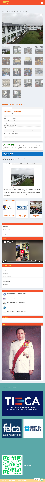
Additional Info (7, 108)
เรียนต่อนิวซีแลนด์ (28, 158)
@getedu (9, 154)
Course (15, 163)
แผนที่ (33, 163)
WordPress (24, 480)
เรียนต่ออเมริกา (6, 287)
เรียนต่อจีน (5, 234)
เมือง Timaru (21, 158)
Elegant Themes (12, 480)
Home (3, 11)
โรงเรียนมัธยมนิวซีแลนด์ (11, 159)
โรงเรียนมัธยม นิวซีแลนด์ (10, 11)
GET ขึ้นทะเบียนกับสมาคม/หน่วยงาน (11, 387)
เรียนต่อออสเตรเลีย (6, 281)
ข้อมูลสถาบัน (7, 163)
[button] (41, 15)
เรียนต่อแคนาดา (6, 278)
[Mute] (39, 261)
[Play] (3, 261)
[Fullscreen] (41, 261)
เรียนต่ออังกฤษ (5, 284)
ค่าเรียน (27, 163)
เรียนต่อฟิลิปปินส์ (6, 273)
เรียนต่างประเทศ (35, 158)
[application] (22, 251)
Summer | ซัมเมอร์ (6, 229)
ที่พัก (21, 163)
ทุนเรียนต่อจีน (5, 226)
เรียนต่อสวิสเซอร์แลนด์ (7, 276)
